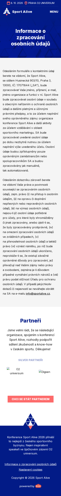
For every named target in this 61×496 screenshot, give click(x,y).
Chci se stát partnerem (30, 399)
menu (54, 11)
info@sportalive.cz (38, 293)
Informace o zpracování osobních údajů (30, 464)
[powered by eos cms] (30, 486)
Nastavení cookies (30, 469)
